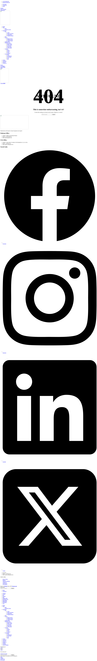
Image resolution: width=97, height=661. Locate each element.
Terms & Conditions (6, 581)
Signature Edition (10, 35)
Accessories (7, 53)
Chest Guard (9, 47)
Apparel (6, 48)
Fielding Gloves (10, 39)
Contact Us (5, 582)
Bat (5, 31)
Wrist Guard (9, 46)
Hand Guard (9, 43)
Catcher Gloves (10, 40)
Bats (6, 28)
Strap (8, 54)
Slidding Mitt (7, 41)
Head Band (9, 635)
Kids (8, 51)
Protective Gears (8, 29)
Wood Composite (10, 33)
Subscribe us (2, 10)
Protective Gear (7, 42)
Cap (8, 636)
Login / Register (5, 644)
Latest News (5, 583)
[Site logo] (5, 24)
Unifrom (8, 52)
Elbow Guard (9, 44)
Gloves (6, 37)
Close (1, 647)
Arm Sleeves (9, 634)
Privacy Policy (5, 579)
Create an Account (3, 653)
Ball (5, 36)
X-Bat (8, 32)
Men (8, 49)
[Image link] (14, 128)
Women (8, 50)
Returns (4, 580)
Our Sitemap (5, 584)
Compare (4, 643)
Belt (8, 59)
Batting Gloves (10, 38)
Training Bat (9, 34)
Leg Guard (9, 45)
